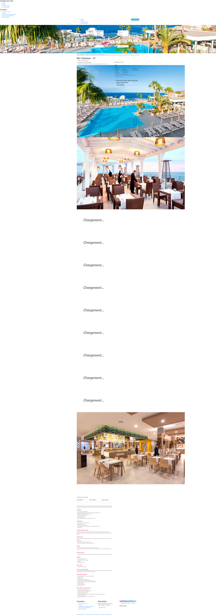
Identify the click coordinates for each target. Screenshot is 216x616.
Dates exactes (99, 43)
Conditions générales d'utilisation (9, 14)
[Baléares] (99, 32)
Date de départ (99, 41)
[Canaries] (99, 33)
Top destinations (5, 7)
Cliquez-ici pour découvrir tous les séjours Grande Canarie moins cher (93, 64)
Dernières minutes (6, 5)
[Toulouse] (123, 34)
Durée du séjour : (105, 499)
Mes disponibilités (100, 42)
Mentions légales (5, 17)
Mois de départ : (92, 499)
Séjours (3, 3)
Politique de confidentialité (8, 15)
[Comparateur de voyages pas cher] (78, 54)
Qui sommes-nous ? (6, 11)
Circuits (4, 4)
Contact (4, 13)
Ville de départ (112, 31)
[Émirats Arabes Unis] (99, 34)
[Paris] (123, 31)
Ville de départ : (80, 499)
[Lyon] (123, 33)
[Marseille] (123, 32)
